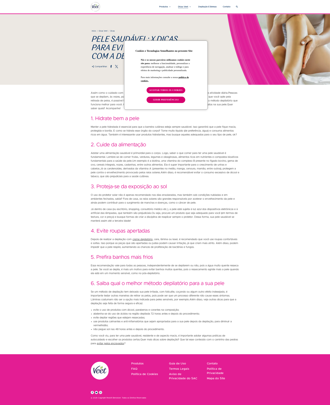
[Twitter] (116, 66)
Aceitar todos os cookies (165, 90)
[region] (166, 75)
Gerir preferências (166, 100)
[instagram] (100, 392)
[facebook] (92, 392)
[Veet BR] (100, 371)
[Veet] (95, 6)
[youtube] (96, 392)
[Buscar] (237, 6)
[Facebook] (111, 66)
